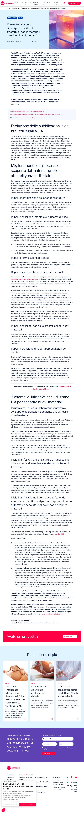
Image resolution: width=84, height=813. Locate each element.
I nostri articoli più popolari (26, 774)
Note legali (74, 782)
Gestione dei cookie (73, 790)
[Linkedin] (72, 777)
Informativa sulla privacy (73, 786)
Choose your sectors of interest (52, 735)
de (68, 785)
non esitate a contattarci (51, 614)
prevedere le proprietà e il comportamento (25, 279)
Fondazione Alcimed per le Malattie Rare (58, 783)
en (68, 780)
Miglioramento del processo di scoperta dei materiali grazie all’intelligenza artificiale (35, 114)
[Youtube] (76, 777)
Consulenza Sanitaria (10, 778)
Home (8, 8)
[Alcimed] (7, 3)
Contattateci (73, 3)
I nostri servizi (10, 774)
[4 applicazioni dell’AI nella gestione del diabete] (42, 719)
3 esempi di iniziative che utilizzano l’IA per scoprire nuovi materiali (30, 118)
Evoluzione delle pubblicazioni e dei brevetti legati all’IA (27, 111)
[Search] (64, 3)
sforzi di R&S (59, 534)
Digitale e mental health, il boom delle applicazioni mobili (33, 778)
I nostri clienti (56, 780)
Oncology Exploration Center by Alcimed (58, 788)
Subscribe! (46, 753)
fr (68, 782)
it (67, 777)
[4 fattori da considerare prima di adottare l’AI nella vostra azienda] (68, 719)
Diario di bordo (15, 8)
